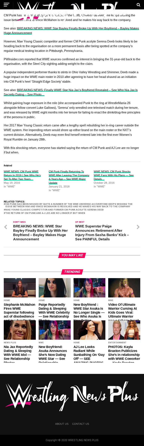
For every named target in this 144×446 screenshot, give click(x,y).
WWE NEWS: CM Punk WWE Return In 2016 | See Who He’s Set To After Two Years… (22, 175)
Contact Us (80, 423)
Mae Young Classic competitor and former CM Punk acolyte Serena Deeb (54, 210)
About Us (61, 423)
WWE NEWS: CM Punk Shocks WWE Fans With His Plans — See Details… (114, 175)
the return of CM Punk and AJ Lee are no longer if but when (45, 213)
